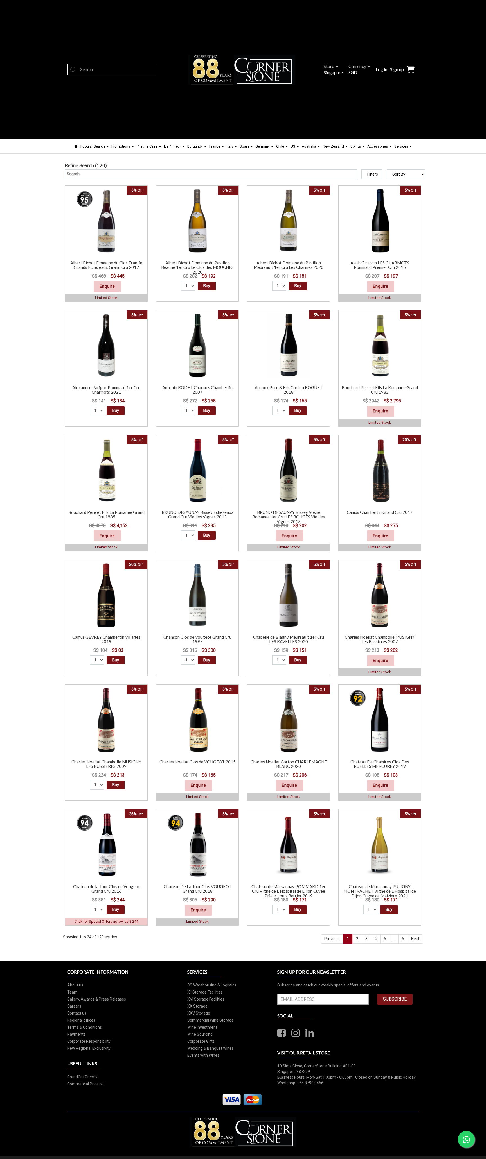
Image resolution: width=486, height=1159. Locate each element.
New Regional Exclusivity (89, 1048)
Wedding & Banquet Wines (210, 1048)
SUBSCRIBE (395, 999)
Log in (381, 69)
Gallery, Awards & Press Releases (96, 999)
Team (72, 992)
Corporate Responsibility (89, 1041)
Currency (357, 66)
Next (415, 938)
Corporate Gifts (201, 1041)
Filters (372, 174)
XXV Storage (198, 1013)
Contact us (76, 1013)
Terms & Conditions (84, 1027)
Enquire (107, 286)
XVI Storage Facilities (205, 999)
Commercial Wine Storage (210, 1020)
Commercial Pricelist (85, 1084)
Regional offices (81, 1020)
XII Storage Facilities (205, 992)
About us (75, 985)
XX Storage (197, 1006)
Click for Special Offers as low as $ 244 (106, 921)
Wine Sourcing (200, 1034)
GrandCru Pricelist (83, 1077)
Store (329, 66)
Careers (74, 1006)
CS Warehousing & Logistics (211, 985)
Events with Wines (203, 1055)
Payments (76, 1034)
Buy (206, 285)
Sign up (397, 69)
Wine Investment (202, 1027)
